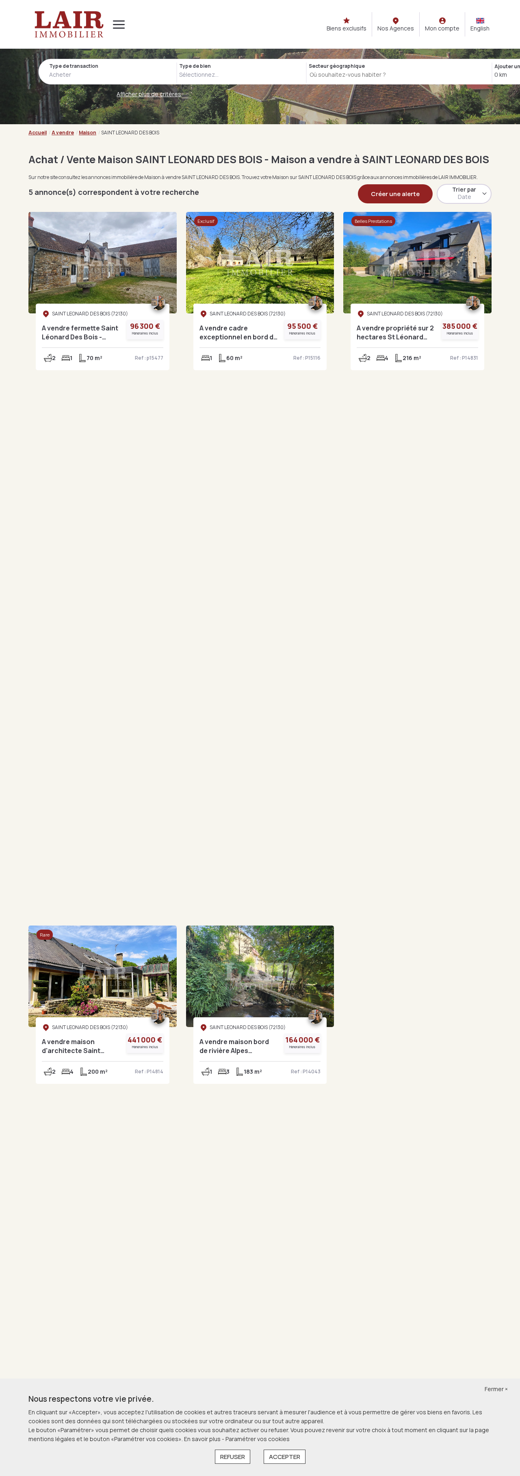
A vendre (63, 132)
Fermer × (496, 1389)
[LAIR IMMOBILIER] (69, 24)
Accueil (37, 132)
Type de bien (195, 66)
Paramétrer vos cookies (257, 1439)
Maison (87, 132)
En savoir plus (203, 1439)
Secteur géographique (337, 66)
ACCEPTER (284, 1456)
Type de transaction (73, 66)
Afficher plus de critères (149, 94)
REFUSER (232, 1456)
